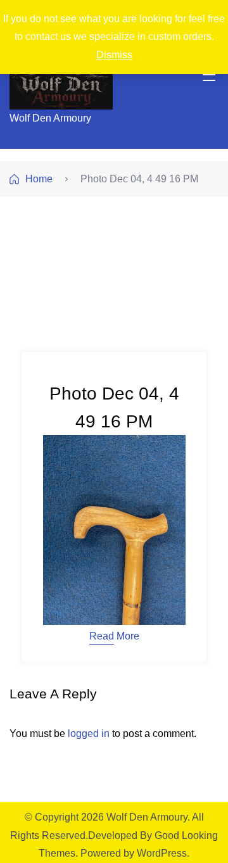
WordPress (162, 853)
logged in (89, 733)
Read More (114, 636)
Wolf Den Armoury (50, 118)
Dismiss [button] (114, 54)
